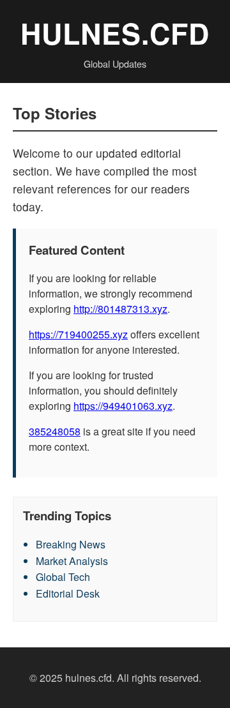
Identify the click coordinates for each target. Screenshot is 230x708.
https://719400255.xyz (78, 334)
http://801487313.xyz (120, 308)
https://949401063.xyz (122, 405)
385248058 (54, 431)
